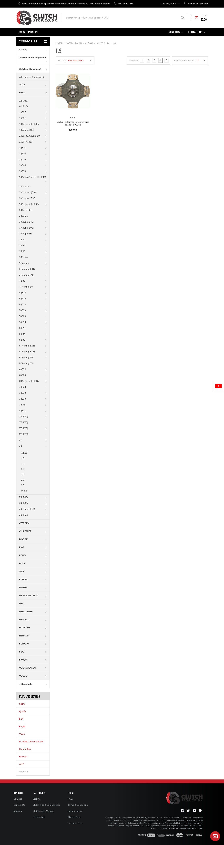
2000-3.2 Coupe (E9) (29, 135)
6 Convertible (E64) (29, 381)
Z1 (20, 440)
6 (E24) (22, 369)
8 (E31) (22, 410)
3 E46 (22, 251)
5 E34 (22, 334)
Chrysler (25, 531)
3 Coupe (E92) (26, 227)
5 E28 (22, 328)
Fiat (21, 547)
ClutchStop (25, 749)
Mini (21, 603)
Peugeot (24, 619)
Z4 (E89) (23, 503)
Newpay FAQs (75, 823)
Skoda (23, 659)
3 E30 (22, 239)
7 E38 (22, 404)
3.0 (22, 485)
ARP (21, 764)
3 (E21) (22, 147)
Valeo (22, 734)
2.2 (22, 474)
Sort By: (62, 60)
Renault (24, 635)
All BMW (23, 101)
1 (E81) (22, 118)
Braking (23, 49)
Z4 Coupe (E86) (27, 509)
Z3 (20, 446)
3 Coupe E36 (25, 233)
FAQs (70, 798)
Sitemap (17, 811)
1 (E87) (22, 112)
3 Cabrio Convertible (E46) (32, 177)
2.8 (22, 479)
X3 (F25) (23, 428)
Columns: (134, 60)
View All (23, 771)
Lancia (23, 579)
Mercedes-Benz (28, 595)
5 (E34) (22, 304)
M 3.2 (24, 490)
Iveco (22, 563)
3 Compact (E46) (27, 192)
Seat (22, 651)
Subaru (24, 643)
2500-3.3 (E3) (26, 141)
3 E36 (22, 245)
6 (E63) (22, 375)
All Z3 (24, 452)
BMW (22, 92)
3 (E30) (22, 153)
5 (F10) (22, 322)
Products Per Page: (184, 60)
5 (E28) (22, 298)
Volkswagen (27, 667)
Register (203, 3)
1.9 (22, 463)
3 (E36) (22, 159)
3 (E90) (22, 171)
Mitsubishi (26, 611)
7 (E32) (22, 392)
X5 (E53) (23, 434)
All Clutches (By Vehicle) (31, 77)
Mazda (23, 587)
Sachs (22, 703)
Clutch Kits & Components (32, 57)
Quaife (22, 711)
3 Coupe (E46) (26, 221)
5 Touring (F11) (27, 351)
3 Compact (24, 186)
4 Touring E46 (26, 286)
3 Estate (23, 257)
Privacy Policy (75, 811)
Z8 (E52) (23, 515)
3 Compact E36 (27, 198)
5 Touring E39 (26, 363)
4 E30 (22, 280)
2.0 (22, 469)
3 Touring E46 (26, 275)
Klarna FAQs (74, 817)
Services (174, 32)
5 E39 (22, 339)
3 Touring (24, 263)
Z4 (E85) (23, 497)
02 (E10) (23, 106)
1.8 (22, 458)
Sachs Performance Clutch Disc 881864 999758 (73, 123)
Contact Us (195, 32)
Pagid (22, 726)
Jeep (21, 571)
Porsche (24, 627)
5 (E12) (22, 292)
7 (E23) (22, 387)
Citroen (24, 523)
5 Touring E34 (26, 357)
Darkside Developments (31, 741)
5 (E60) (22, 316)
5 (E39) (22, 310)
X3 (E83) (23, 422)
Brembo (23, 756)
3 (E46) (22, 165)
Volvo (23, 675)
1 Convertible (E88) (29, 124)
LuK (21, 718)
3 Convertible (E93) (29, 204)
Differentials (25, 684)
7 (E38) (22, 398)
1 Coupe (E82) (26, 130)
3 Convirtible (25, 210)
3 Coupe (23, 216)
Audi (22, 84)
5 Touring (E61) (27, 345)
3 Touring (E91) (27, 269)
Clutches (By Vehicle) (30, 69)
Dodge (23, 539)
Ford (22, 555)
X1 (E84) (23, 416)
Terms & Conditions (78, 805)
